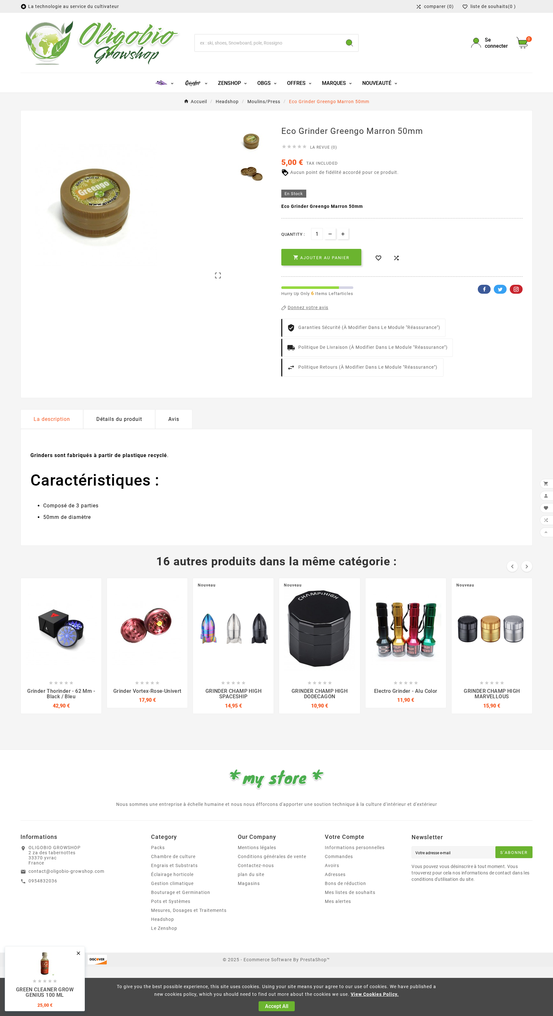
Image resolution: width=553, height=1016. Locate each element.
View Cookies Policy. (375, 994)
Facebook (484, 289)
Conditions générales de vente (272, 856)
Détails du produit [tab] (119, 419)
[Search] (349, 42)
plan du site (251, 874)
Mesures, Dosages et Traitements (189, 910)
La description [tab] (52, 419)
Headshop (162, 919)
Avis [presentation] (173, 419)
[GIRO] (196, 82)
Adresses (335, 874)
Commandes (339, 856)
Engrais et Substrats (174, 865)
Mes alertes (338, 901)
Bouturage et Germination (180, 892)
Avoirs (332, 865)
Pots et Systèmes (170, 901)
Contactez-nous (256, 865)
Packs (158, 847)
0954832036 (42, 880)
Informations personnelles (355, 847)
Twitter (500, 289)
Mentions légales (257, 847)
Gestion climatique (172, 883)
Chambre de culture (173, 856)
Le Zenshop (164, 928)
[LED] (164, 82)
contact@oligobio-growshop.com (66, 871)
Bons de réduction (345, 883)
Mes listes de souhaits (350, 892)
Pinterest (516, 289)
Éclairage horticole (172, 874)
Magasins (249, 883)
